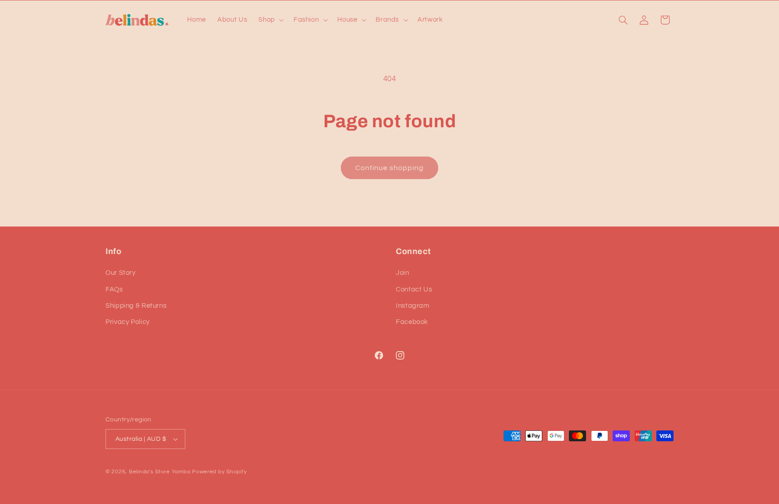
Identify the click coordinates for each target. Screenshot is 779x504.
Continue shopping (389, 167)
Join (402, 272)
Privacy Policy (127, 322)
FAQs (114, 289)
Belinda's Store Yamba (159, 471)
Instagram (413, 305)
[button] (270, 20)
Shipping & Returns (135, 305)
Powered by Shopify (219, 471)
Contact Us (414, 289)
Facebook (412, 322)
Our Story (120, 272)
